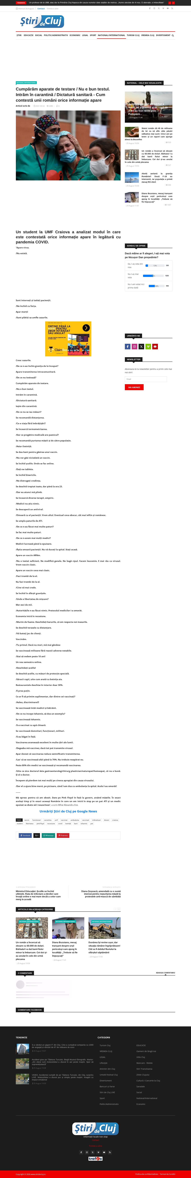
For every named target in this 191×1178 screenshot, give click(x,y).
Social (38, 35)
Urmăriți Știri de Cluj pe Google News (68, 811)
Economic (75, 35)
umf (56, 820)
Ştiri (19, 35)
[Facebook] (150, 8)
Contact (41, 8)
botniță (68, 823)
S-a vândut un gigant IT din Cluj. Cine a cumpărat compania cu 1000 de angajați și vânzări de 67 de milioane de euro (62, 1046)
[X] (159, 8)
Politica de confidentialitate (146, 1174)
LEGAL (85, 35)
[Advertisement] (124, 21)
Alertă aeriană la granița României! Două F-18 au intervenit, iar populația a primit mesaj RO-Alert (157, 177)
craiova (115, 820)
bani (75, 823)
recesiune (51, 823)
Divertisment (163, 35)
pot (91, 823)
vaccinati (85, 820)
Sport (93, 35)
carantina (47, 820)
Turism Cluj (133, 35)
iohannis (84, 823)
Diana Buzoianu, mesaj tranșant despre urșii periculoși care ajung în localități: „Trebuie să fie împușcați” (64, 949)
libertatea (29, 823)
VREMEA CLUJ (147, 35)
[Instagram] (154, 8)
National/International (111, 35)
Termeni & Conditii (167, 1174)
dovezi (106, 820)
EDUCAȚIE (29, 35)
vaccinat (64, 820)
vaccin (26, 820)
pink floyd (40, 823)
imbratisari (96, 820)
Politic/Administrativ (56, 35)
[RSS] (172, 8)
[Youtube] (168, 8)
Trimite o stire (52, 8)
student (20, 823)
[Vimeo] (163, 8)
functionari (36, 820)
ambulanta (75, 820)
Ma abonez (134, 387)
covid (60, 823)
